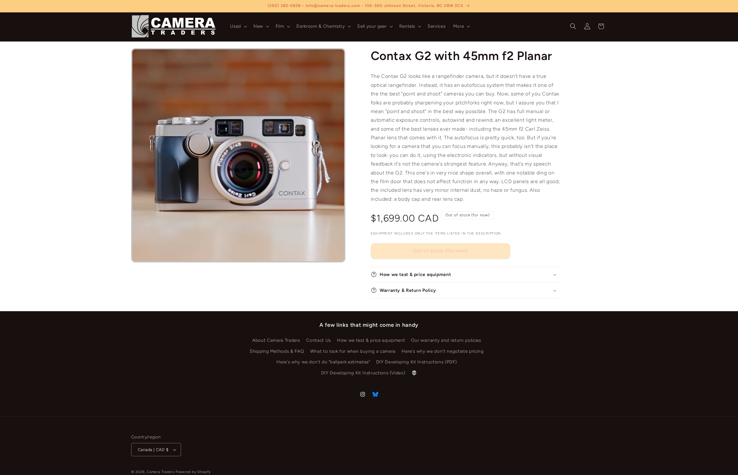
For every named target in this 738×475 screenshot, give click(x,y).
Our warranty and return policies (446, 340)
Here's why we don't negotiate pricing (442, 351)
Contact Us (318, 340)
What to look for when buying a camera (353, 351)
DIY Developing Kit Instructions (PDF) (416, 362)
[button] (238, 26)
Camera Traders (160, 472)
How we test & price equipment (371, 340)
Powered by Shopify (193, 472)
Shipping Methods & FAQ (277, 351)
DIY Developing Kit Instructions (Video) (363, 373)
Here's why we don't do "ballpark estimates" (323, 362)
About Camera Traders (276, 340)
